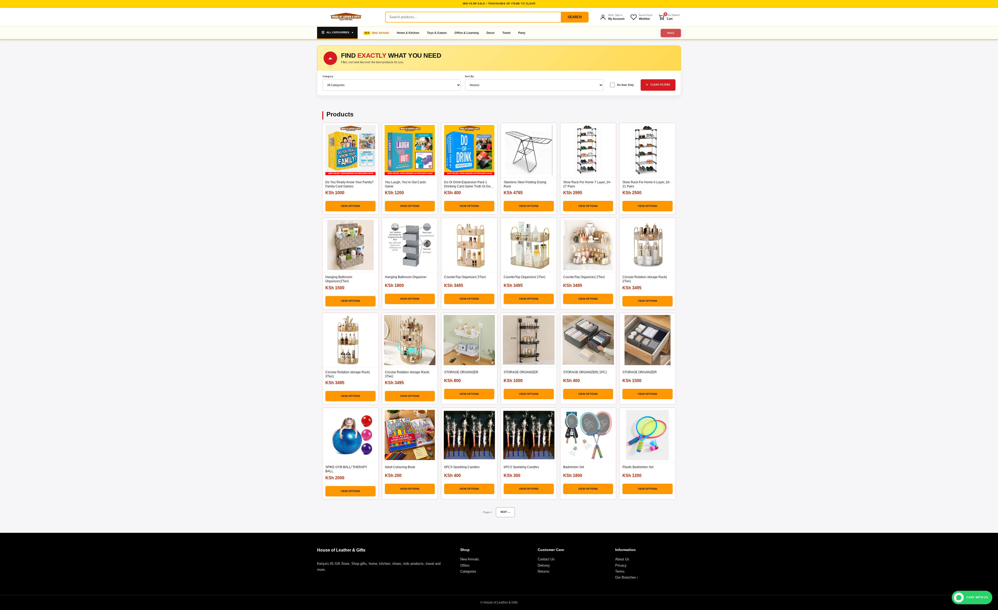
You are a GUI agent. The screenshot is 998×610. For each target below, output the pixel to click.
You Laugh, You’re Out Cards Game (405, 184)
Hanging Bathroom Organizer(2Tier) (338, 279)
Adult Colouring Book (400, 467)
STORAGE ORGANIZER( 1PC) (585, 372)
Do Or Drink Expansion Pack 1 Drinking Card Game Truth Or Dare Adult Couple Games (468, 184)
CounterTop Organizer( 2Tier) (524, 277)
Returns (543, 571)
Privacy (621, 565)
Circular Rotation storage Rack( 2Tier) (644, 279)
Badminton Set (573, 467)
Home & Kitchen (408, 32)
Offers (465, 565)
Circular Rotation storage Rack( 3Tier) (347, 374)
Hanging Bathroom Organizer (405, 277)
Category (328, 76)
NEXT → (505, 512)
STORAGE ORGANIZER (461, 372)
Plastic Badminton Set (637, 467)
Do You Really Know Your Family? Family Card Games (349, 184)
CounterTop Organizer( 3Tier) (465, 277)
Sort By (469, 76)
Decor (491, 32)
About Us (622, 559)
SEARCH (575, 17)
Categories (468, 571)
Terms (620, 571)
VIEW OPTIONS (350, 206)
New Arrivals (380, 32)
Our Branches (626, 577)
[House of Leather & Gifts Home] (345, 17)
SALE (671, 32)
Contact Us (546, 559)
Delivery (544, 565)
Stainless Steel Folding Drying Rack (525, 184)
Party (521, 32)
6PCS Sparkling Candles (462, 467)
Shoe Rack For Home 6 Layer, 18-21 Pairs (646, 184)
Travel (506, 32)
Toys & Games (437, 32)
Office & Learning (467, 32)
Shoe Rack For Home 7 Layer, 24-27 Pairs (587, 184)
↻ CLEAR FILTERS (658, 84)
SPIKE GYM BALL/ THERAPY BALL (346, 469)
